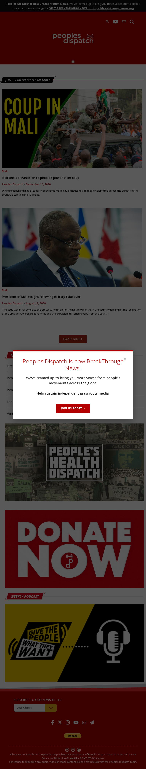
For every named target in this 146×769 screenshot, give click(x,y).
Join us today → (73, 408)
